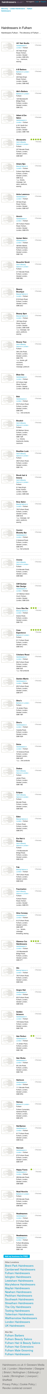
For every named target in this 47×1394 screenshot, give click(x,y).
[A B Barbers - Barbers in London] (7, 77)
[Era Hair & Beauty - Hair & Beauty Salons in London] (7, 846)
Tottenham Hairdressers (19, 1314)
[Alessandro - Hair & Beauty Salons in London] (7, 147)
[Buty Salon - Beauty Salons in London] (7, 509)
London (13, 1368)
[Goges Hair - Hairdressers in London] (7, 997)
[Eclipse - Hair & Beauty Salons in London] (7, 800)
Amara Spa (20, 164)
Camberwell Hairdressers (20, 1269)
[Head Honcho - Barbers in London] (7, 1199)
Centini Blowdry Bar (21, 531)
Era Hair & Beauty (20, 839)
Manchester (25, 1368)
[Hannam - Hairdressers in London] (7, 1155)
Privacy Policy (10, 1384)
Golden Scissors (20, 1013)
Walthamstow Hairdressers (21, 1318)
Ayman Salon (22, 238)
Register (43, 2)
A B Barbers (21, 69)
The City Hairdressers (18, 1307)
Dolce (18, 744)
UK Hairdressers (15, 1325)
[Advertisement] (20, 18)
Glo (17, 968)
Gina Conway (22, 913)
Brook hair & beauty (21, 476)
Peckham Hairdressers (18, 1295)
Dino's (19, 700)
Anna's (19, 216)
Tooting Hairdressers (17, 1310)
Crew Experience (21, 631)
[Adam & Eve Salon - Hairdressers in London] (7, 123)
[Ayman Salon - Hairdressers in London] (7, 245)
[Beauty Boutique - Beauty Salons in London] (7, 297)
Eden (18, 816)
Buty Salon (21, 502)
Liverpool (32, 1376)
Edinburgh (33, 1372)
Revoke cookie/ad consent (17, 1388)
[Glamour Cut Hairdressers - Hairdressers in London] (7, 949)
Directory (4, 8)
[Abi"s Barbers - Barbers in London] (7, 99)
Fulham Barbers (14, 1335)
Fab (18, 867)
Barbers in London (22, 72)
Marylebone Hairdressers (20, 1284)
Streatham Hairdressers (19, 1303)
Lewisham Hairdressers (19, 1280)
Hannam (19, 1147)
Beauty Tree (21, 342)
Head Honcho (22, 1191)
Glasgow (39, 1368)
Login (37, 2)
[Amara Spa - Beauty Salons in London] (7, 171)
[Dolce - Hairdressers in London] (7, 752)
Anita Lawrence (23, 194)
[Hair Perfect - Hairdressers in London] (7, 1044)
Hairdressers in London (21, 46)
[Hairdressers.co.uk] (13, 3)
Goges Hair (21, 990)
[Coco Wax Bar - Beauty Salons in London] (7, 616)
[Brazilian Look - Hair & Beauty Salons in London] (7, 459)
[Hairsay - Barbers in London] (7, 1109)
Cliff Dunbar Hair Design (21, 585)
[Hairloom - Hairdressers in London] (7, 1087)
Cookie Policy (27, 1384)
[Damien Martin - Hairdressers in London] (7, 686)
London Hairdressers (17, 8)
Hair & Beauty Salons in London (22, 143)
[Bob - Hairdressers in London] (7, 404)
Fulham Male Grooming (19, 1350)
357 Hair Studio (22, 43)
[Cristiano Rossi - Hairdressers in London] (7, 662)
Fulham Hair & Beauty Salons (22, 1343)
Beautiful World (23, 262)
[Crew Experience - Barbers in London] (7, 637)
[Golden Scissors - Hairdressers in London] (7, 1019)
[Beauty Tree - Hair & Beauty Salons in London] (7, 349)
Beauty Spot (21, 313)
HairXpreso (21, 1126)
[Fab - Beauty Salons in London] (7, 874)
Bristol (7, 1372)
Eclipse (19, 792)
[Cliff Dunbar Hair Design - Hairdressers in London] (7, 591)
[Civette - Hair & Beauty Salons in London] (7, 567)
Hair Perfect (21, 1036)
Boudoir (19, 420)
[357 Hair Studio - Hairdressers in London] (7, 51)
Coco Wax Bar (22, 608)
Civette (19, 559)
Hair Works (21, 1058)
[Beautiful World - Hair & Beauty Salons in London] (7, 269)
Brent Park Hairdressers (19, 1265)
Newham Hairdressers (18, 1292)
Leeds (5, 1376)
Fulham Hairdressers (17, 1273)
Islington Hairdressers (18, 1277)
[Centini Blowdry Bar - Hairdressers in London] (7, 537)
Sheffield (7, 1380)
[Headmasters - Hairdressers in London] (7, 1221)
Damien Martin (22, 678)
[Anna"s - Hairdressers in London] (7, 223)
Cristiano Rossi (22, 654)
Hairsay (19, 1102)
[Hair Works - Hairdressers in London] (7, 1065)
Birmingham (18, 1376)
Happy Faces (21, 1169)
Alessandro (21, 139)
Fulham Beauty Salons (18, 1339)
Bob (18, 396)
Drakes (19, 768)
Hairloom (20, 1080)
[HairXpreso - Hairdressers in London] (7, 1133)
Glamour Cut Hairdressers (21, 942)
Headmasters (21, 1213)
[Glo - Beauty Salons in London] (7, 975)
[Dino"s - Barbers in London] (7, 708)
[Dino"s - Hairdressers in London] (7, 730)
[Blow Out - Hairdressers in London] (7, 382)
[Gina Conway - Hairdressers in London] (7, 920)
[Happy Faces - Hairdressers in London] (7, 1177)
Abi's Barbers (22, 91)
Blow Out (20, 374)
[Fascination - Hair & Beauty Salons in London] (7, 896)
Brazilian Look (22, 451)
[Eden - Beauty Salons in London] (7, 824)
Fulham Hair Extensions (19, 1346)
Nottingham (19, 1372)
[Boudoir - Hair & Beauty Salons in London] (7, 428)
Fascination (21, 889)
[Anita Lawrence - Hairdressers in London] (7, 202)
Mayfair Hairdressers (17, 1288)
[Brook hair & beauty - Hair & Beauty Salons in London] (7, 483)
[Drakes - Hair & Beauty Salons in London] (7, 776)
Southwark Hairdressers (19, 1299)
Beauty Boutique (20, 290)
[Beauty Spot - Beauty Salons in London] (7, 321)
